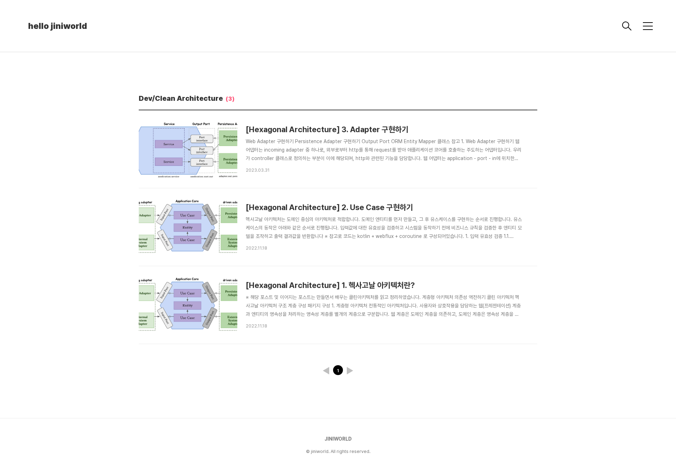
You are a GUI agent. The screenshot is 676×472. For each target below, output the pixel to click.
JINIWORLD (338, 439)
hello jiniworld (57, 26)
